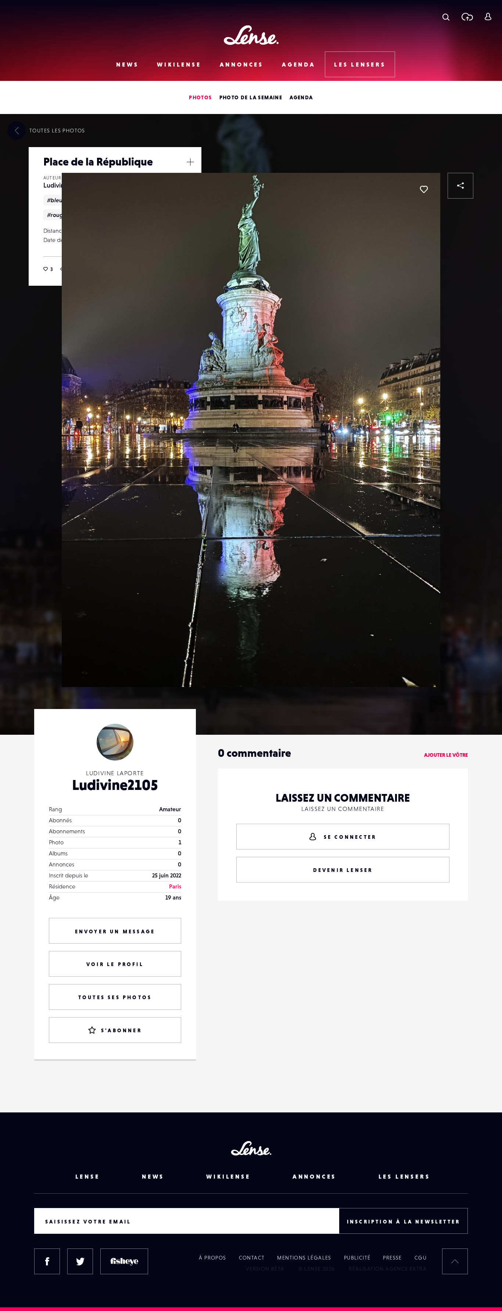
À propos (212, 1258)
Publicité (357, 1258)
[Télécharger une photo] (466, 16)
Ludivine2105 (115, 784)
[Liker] (424, 189)
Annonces (241, 64)
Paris (175, 886)
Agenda (299, 64)
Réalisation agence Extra (388, 1269)
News (127, 64)
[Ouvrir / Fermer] (190, 162)
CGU (421, 1258)
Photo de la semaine (251, 97)
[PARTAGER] (460, 186)
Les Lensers (360, 64)
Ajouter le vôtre (446, 755)
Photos (200, 97)
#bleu (54, 200)
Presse (392, 1258)
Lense (87, 1176)
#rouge (57, 214)
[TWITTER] (80, 1261)
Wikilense (179, 64)
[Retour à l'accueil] (251, 35)
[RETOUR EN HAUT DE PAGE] (455, 1261)
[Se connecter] (487, 16)
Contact (252, 1258)
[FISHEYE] (124, 1261)
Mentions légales (304, 1258)
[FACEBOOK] (47, 1261)
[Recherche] (445, 16)
